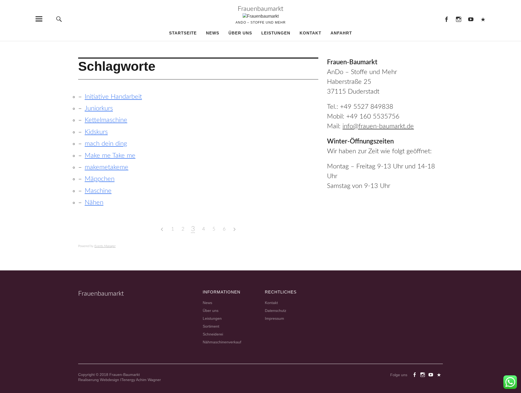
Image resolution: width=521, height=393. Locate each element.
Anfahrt (341, 33)
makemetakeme (106, 167)
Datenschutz (275, 310)
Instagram (458, 19)
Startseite (183, 33)
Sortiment (211, 326)
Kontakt (310, 33)
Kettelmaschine (106, 120)
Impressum (274, 318)
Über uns (240, 33)
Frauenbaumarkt (260, 9)
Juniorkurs (99, 108)
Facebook (446, 19)
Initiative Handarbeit (113, 97)
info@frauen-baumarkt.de (378, 126)
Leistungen (275, 33)
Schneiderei (213, 334)
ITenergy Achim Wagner (140, 380)
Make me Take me (110, 155)
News (212, 33)
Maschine (98, 191)
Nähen (94, 202)
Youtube (471, 19)
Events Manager (105, 246)
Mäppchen (100, 179)
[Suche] (59, 19)
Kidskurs (96, 132)
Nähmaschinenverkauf (222, 342)
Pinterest (483, 19)
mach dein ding (106, 143)
